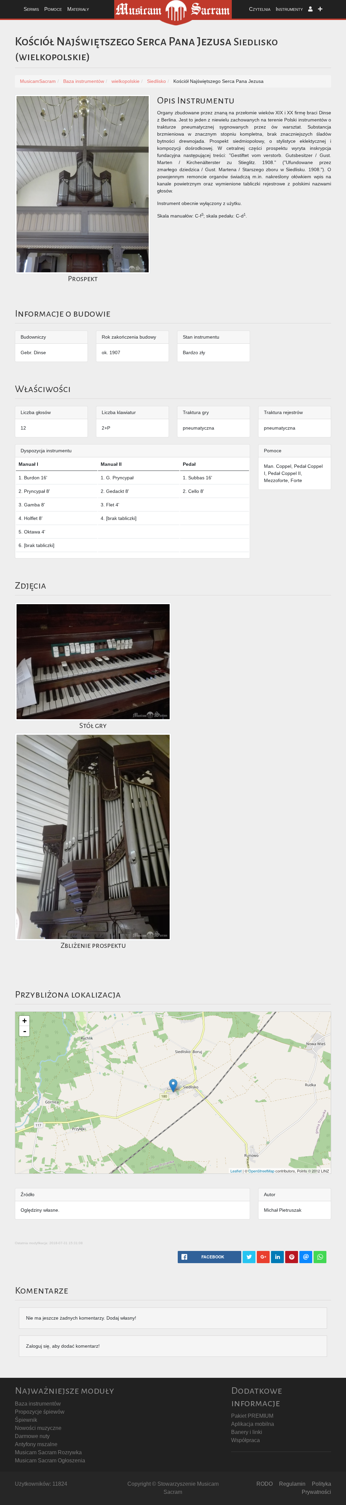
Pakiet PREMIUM (252, 1416)
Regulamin (292, 1484)
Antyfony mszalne (36, 1444)
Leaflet (236, 1170)
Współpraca (245, 1440)
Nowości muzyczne (38, 1428)
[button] (310, 9)
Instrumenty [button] (289, 9)
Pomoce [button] (53, 9)
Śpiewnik (26, 1420)
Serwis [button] (31, 9)
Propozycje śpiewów (40, 1412)
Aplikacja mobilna (252, 1424)
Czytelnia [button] (259, 9)
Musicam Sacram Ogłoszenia (50, 1460)
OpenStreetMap (261, 1170)
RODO (264, 1484)
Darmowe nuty (32, 1436)
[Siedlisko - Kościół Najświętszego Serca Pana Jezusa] (173, 1086)
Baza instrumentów (38, 1404)
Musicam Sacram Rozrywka (48, 1452)
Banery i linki (246, 1432)
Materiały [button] (78, 9)
